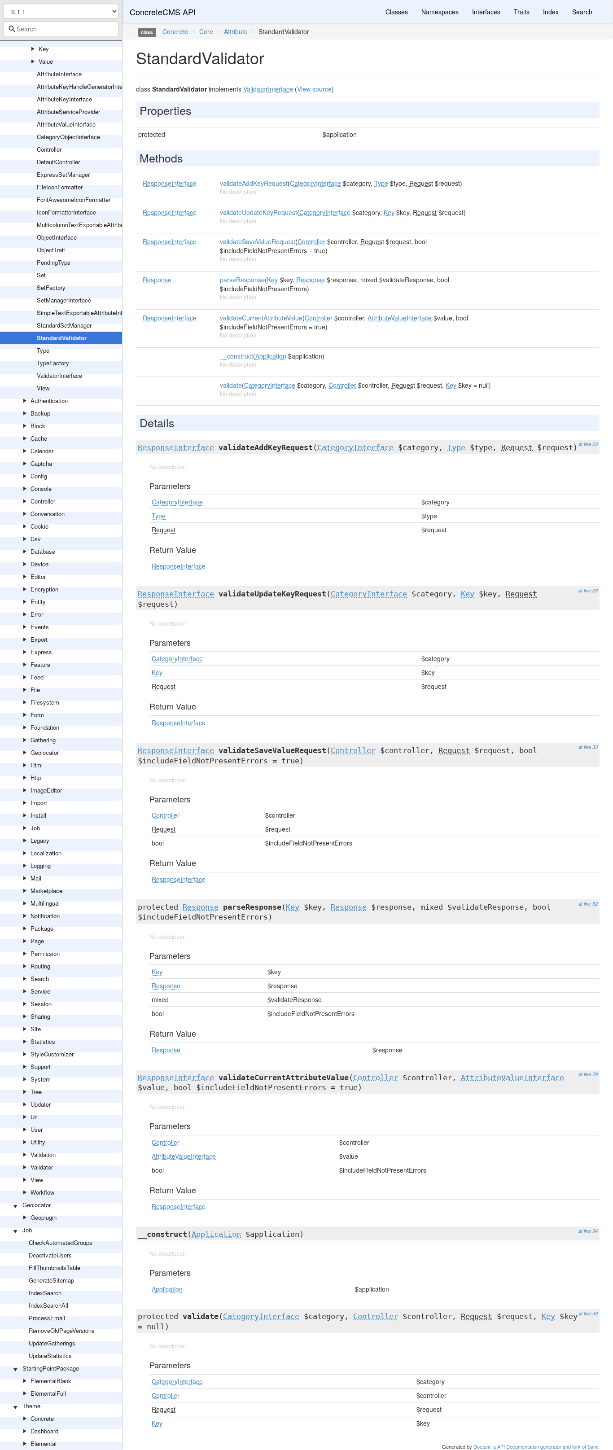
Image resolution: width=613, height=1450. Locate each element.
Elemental (44, 1443)
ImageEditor (46, 790)
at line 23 (588, 444)
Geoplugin (44, 1217)
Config (39, 476)
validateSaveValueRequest (257, 241)
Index (551, 11)
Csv (36, 538)
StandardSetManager (64, 325)
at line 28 (588, 590)
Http (36, 777)
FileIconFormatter (60, 187)
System (41, 1079)
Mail (36, 878)
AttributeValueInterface (66, 124)
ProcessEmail (47, 1318)
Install (38, 815)
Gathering (43, 740)
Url (34, 1117)
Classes (396, 11)
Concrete (42, 1418)
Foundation (45, 727)
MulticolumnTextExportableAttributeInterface (94, 224)
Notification (45, 915)
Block (38, 425)
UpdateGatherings (52, 1343)
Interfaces (486, 11)
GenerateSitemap (51, 1280)
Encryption (44, 589)
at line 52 (588, 903)
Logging (41, 865)
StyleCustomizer (52, 1054)
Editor (38, 576)
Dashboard (44, 1431)
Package (42, 928)
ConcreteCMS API (163, 12)
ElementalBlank (51, 1380)
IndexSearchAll (48, 1305)
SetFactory (51, 287)
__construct (236, 355)
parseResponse (242, 279)
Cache (39, 438)
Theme (31, 1406)
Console (41, 488)
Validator (42, 1167)
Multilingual (45, 903)
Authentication (49, 400)
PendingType (53, 262)
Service (40, 991)
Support (41, 1066)
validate (231, 385)
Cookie (39, 526)
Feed (37, 677)
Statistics (43, 1041)
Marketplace (46, 890)
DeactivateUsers (50, 1255)
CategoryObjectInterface (68, 136)
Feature (40, 664)
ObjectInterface (57, 237)
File (35, 689)
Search (40, 978)
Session (41, 1003)
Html (37, 765)
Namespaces (440, 11)
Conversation (48, 513)
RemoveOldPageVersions (62, 1330)
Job (35, 828)
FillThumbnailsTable (54, 1267)
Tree (36, 1091)
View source (314, 88)
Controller (49, 149)
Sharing (40, 1016)
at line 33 (588, 747)
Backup (40, 413)
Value (46, 61)
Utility (38, 1142)
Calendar (42, 451)
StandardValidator (62, 337)
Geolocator (45, 752)
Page (37, 941)
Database (43, 551)
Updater (41, 1104)
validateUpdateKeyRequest (258, 212)
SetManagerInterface (64, 300)
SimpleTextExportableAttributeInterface (88, 312)
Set (41, 275)
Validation (43, 1154)
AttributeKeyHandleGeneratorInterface (86, 86)
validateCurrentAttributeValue (261, 317)
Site (36, 1029)
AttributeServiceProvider (68, 111)
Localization (46, 853)
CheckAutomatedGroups (60, 1242)
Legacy (40, 840)
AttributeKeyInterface (64, 99)
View (43, 388)
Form (37, 714)
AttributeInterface (59, 74)
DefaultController (58, 162)
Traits (522, 11)
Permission (45, 953)
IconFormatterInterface (66, 212)
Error (37, 614)
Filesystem (45, 702)
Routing (40, 966)
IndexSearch (45, 1292)
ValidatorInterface (59, 375)
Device (39, 564)
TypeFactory (53, 363)
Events (40, 626)
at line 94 (588, 1230)
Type (43, 350)
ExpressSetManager (63, 174)
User (37, 1129)
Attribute (236, 31)
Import (39, 802)
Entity (38, 601)
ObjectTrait (51, 249)
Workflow (42, 1192)
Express (41, 652)
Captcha (41, 463)
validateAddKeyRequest (254, 183)
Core (206, 31)
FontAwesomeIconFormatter (73, 199)
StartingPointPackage (50, 1368)
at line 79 (588, 1074)
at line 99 (588, 1313)
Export (39, 639)
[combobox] (61, 28)
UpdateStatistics (50, 1355)
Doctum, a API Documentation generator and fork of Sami (535, 1446)
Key (44, 48)
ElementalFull (48, 1393)
